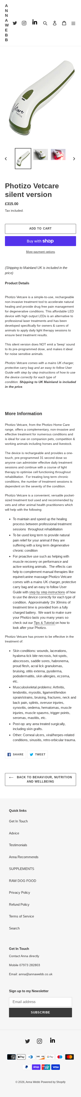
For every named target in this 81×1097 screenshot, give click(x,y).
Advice (14, 833)
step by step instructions (47, 592)
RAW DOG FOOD (22, 881)
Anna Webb (7, 22)
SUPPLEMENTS (21, 869)
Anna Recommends (23, 857)
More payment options (40, 252)
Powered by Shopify (53, 1082)
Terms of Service (21, 916)
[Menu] (73, 23)
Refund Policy (19, 904)
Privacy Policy (19, 892)
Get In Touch (18, 821)
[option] (23, 158)
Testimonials (18, 845)
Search (14, 928)
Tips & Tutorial (44, 623)
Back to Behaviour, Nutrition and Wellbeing (44, 779)
